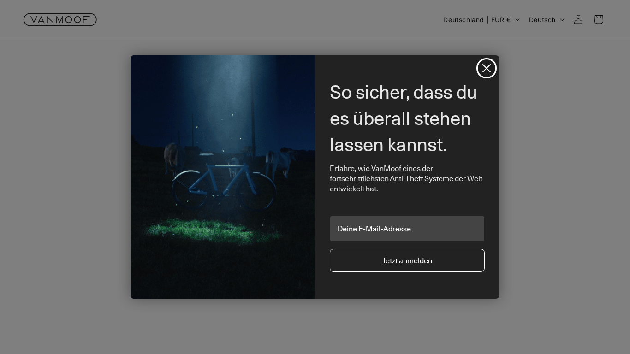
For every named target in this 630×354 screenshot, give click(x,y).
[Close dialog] (486, 68)
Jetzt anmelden (407, 260)
